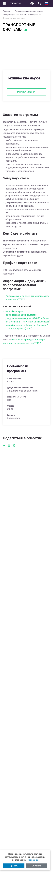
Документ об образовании (20, 388)
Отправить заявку (26, 92)
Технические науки (29, 15)
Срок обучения (14, 378)
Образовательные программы (29, 11)
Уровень (11, 415)
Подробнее (33, 860)
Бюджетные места (16, 397)
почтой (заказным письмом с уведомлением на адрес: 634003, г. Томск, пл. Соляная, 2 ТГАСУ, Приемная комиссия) (28, 318)
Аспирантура (9, 15)
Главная (6, 11)
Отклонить (36, 866)
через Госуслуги (14, 311)
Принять (14, 866)
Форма (10, 406)
